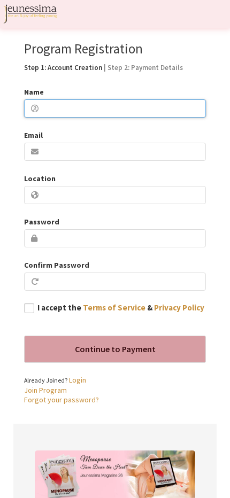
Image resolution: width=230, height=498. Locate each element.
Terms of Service (114, 307)
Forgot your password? (61, 399)
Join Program (45, 390)
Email (33, 135)
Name (34, 92)
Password (41, 222)
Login (77, 380)
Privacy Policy (179, 307)
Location (40, 178)
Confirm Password (56, 265)
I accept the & (120, 307)
